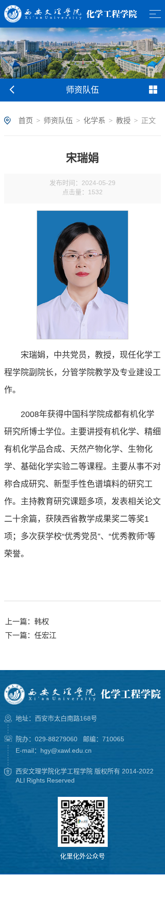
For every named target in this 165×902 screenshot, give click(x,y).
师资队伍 (58, 120)
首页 (25, 120)
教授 (123, 120)
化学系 (94, 120)
